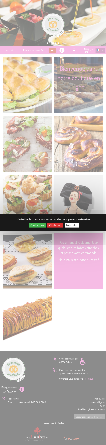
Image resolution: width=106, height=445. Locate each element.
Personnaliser (72, 225)
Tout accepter (38, 225)
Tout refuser (56, 225)
